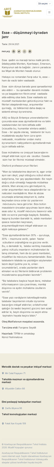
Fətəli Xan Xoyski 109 (15, 423)
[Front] (22, 12)
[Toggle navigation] (49, 12)
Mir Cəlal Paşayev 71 (14, 373)
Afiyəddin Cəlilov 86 (14, 388)
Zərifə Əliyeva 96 (13, 408)
